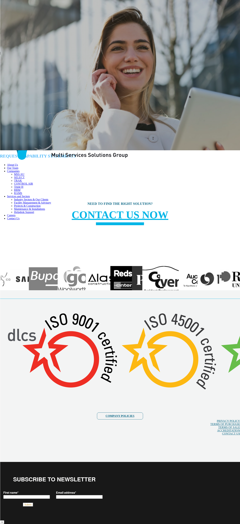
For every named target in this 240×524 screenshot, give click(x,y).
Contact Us (13, 218)
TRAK (18, 180)
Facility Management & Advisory (32, 202)
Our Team (12, 167)
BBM (17, 190)
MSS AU (19, 174)
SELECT (19, 177)
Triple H (18, 186)
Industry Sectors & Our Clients (31, 199)
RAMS (18, 193)
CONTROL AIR (23, 183)
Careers (11, 215)
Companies (13, 171)
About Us (12, 164)
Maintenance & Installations (29, 208)
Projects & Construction (27, 205)
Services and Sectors (18, 196)
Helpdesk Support (24, 212)
